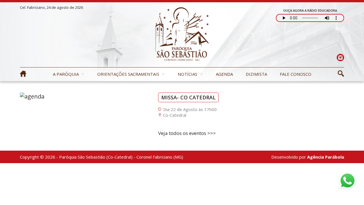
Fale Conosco (295, 74)
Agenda (224, 74)
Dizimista (256, 74)
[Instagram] (340, 57)
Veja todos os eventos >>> (187, 133)
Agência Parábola (325, 157)
